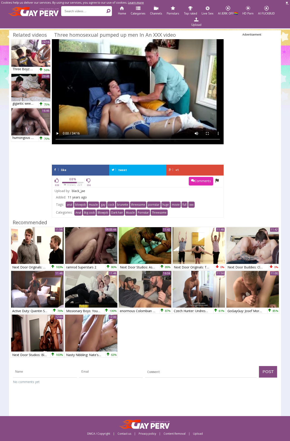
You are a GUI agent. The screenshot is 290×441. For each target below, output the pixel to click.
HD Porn (248, 13)
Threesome (159, 212)
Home (122, 13)
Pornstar (143, 212)
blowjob (80, 205)
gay (103, 205)
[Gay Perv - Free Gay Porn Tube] (34, 11)
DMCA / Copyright (98, 433)
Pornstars (173, 13)
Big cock (89, 212)
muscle (93, 205)
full (184, 205)
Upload (196, 25)
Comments (203, 181)
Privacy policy (147, 433)
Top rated (190, 13)
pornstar (154, 205)
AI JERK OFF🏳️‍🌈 (228, 13)
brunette (122, 205)
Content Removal (175, 433)
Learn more (136, 2)
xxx (191, 205)
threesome (138, 205)
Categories (138, 13)
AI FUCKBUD (266, 13)
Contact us (124, 433)
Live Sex (207, 13)
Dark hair (117, 212)
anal (69, 205)
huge (165, 205)
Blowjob (103, 212)
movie (176, 205)
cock (111, 205)
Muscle (130, 212)
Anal (78, 212)
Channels (156, 13)
